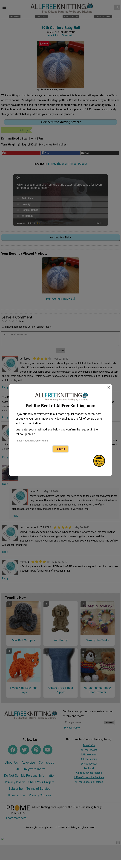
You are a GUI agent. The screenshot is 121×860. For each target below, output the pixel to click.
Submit (60, 449)
